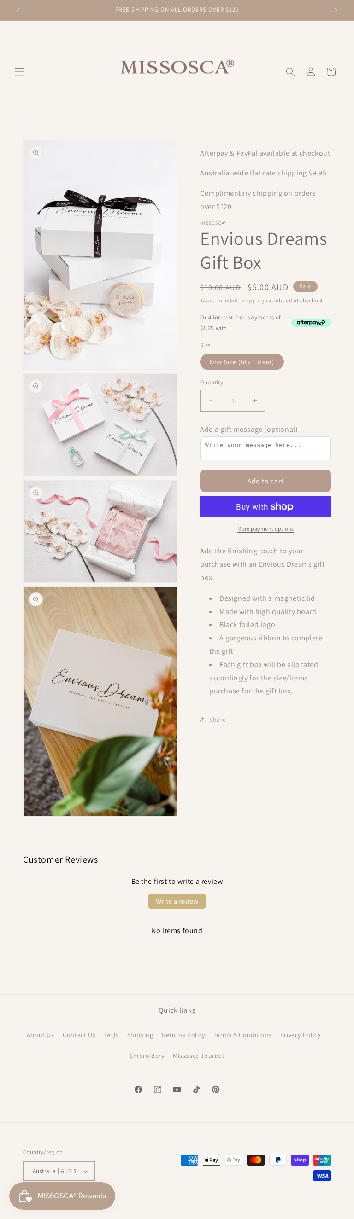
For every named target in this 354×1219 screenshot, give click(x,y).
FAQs (111, 1035)
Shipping (253, 300)
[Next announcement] (336, 10)
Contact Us (79, 1035)
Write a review (177, 901)
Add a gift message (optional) (249, 429)
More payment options (265, 528)
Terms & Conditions (242, 1035)
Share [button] (217, 719)
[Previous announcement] (18, 10)
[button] (19, 72)
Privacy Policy (300, 1035)
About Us (40, 1035)
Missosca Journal (198, 1055)
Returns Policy (183, 1035)
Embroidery (147, 1055)
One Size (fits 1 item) (242, 362)
